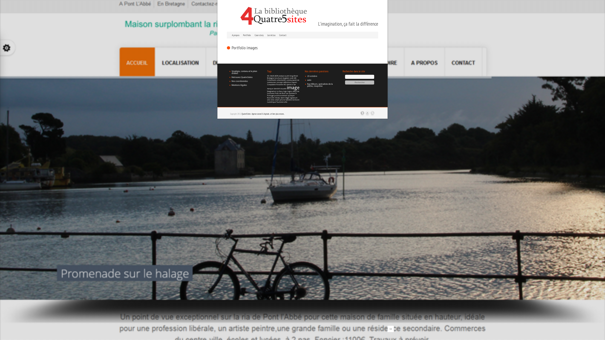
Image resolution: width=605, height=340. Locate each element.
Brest (296, 76)
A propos (235, 35)
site (268, 100)
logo (285, 91)
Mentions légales (239, 85)
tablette (289, 100)
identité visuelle (280, 89)
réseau (277, 98)
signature (293, 98)
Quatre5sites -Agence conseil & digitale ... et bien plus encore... (263, 114)
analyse (282, 76)
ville (285, 102)
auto (309, 80)
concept (279, 82)
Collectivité (271, 80)
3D (268, 76)
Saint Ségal (285, 98)
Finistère (279, 85)
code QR (292, 78)
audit (287, 76)
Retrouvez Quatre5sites (242, 77)
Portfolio (247, 35)
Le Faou (280, 91)
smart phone (280, 100)
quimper (291, 96)
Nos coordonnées (240, 81)
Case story (259, 35)
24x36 (272, 76)
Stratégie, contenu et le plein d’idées (244, 72)
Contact (282, 35)
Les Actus (271, 35)
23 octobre (312, 76)
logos (289, 91)
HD (285, 85)
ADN (276, 76)
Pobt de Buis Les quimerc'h (286, 93)
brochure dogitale (282, 78)
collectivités (281, 80)
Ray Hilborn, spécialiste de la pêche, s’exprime (320, 85)
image (293, 87)
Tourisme (280, 102)
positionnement (280, 96)
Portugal (270, 96)
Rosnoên (270, 98)
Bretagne (270, 78)
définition (287, 82)
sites (272, 100)
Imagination (271, 91)
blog (291, 76)
